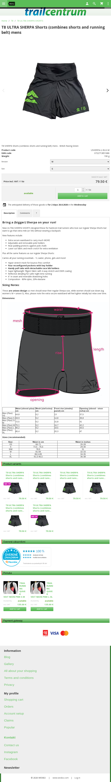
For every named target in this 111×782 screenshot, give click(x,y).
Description (9, 213)
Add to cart (15, 609)
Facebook (11, 759)
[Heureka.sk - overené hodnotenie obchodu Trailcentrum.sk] (26, 565)
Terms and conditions (19, 677)
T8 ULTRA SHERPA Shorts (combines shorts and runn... (15, 475)
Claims (9, 720)
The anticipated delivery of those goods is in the (47, 204)
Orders (8, 706)
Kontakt (9, 737)
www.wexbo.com (61, 777)
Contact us (11, 745)
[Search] (94, 3)
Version (4, 161)
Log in (77, 777)
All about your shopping (20, 670)
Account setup (14, 713)
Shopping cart (13, 699)
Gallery (9, 664)
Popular (9, 727)
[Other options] (108, 3)
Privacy (9, 684)
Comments (25, 213)
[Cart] (101, 3)
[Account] (87, 3)
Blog (7, 657)
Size (3, 168)
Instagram (11, 752)
